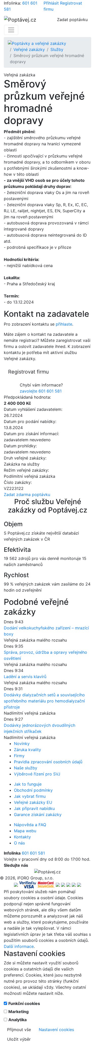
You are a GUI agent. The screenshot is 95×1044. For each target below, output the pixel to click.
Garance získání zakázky (38, 814)
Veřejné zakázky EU (33, 802)
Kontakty (22, 836)
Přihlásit (51, 3)
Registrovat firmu (28, 372)
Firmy (19, 755)
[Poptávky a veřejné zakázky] (37, 43)
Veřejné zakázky (29, 49)
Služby (56, 49)
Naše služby (25, 767)
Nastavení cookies (56, 1029)
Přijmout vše (19, 1029)
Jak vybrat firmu (30, 796)
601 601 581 (33, 853)
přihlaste (64, 324)
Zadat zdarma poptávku (27, 494)
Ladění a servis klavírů (25, 676)
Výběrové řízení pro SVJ (37, 773)
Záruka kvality (27, 749)
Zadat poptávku (72, 19)
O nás (19, 842)
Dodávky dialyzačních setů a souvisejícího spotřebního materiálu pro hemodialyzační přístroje (44, 701)
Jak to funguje (28, 784)
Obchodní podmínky (33, 790)
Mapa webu (25, 830)
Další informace (19, 946)
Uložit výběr (19, 1039)
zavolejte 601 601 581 (41, 391)
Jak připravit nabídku (34, 808)
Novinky (22, 743)
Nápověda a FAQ (30, 824)
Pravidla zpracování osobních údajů (48, 761)
